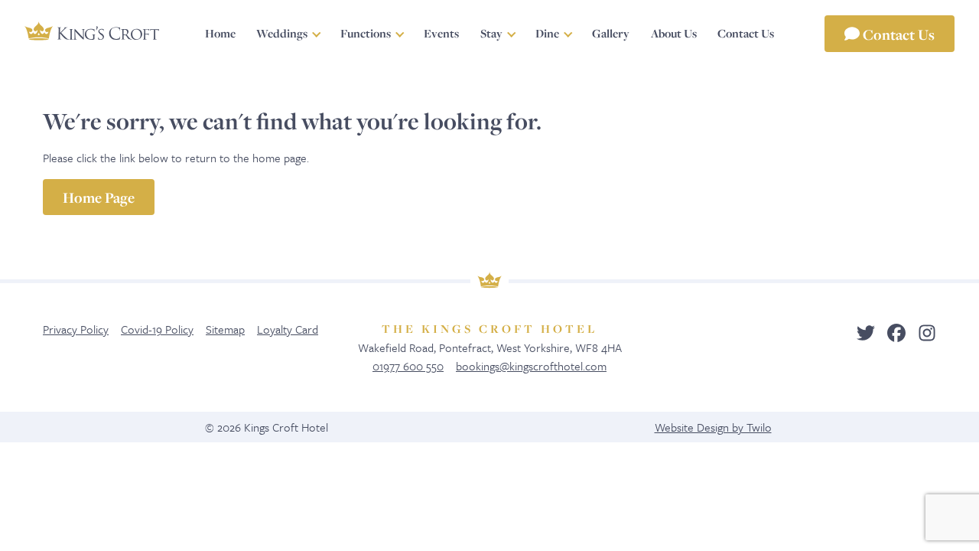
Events (441, 33)
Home (220, 33)
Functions (365, 33)
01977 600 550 (408, 365)
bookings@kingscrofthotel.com (531, 365)
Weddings (281, 33)
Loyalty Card (287, 329)
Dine (547, 33)
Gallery (610, 33)
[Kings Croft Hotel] (91, 31)
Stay (491, 33)
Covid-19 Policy (157, 329)
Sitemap (225, 329)
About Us (674, 33)
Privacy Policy (76, 329)
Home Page (99, 197)
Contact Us (897, 34)
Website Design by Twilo (713, 427)
